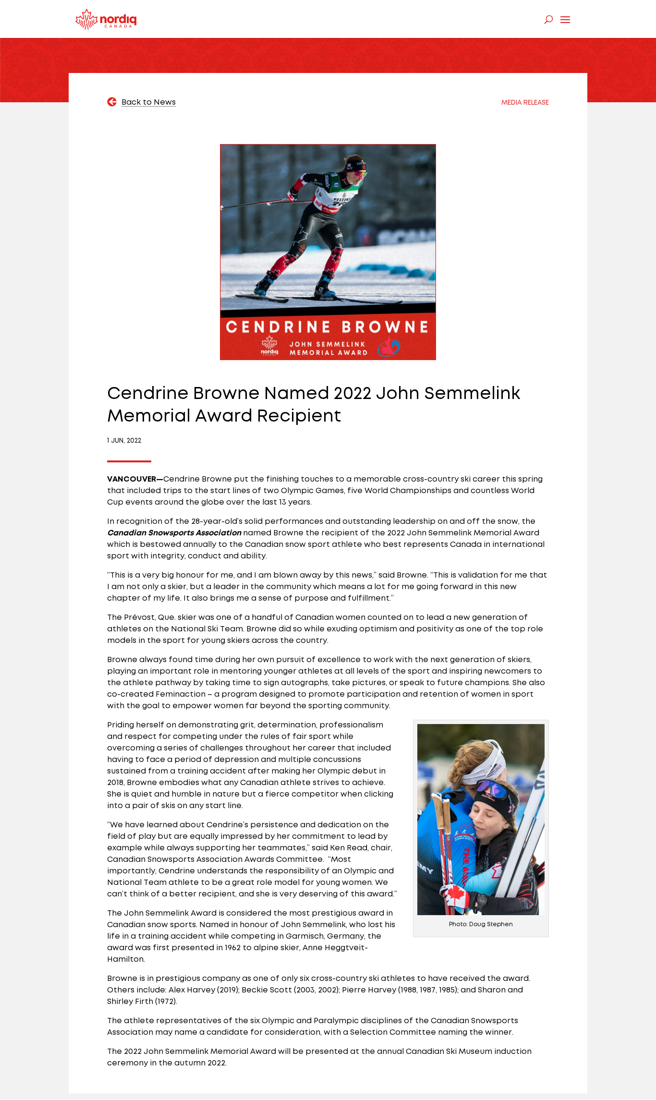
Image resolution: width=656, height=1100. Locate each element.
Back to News (148, 102)
